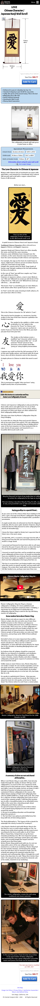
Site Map (20, 987)
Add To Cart (29, 81)
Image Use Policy (7, 990)
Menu (33, 2)
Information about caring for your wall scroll (23, 162)
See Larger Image (25, 164)
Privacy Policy (18, 990)
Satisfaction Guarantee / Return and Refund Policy (25, 991)
